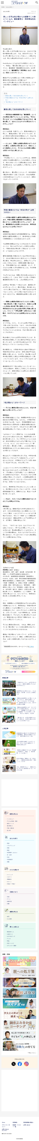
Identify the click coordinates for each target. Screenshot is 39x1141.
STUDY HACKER (7, 1133)
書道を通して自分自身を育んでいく (16, 95)
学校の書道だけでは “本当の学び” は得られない (19, 99)
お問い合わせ (26, 1125)
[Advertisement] (19, 792)
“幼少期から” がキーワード (14, 102)
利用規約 (15, 1122)
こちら (31, 646)
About (3, 1122)
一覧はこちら (31, 1052)
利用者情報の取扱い (28, 1122)
